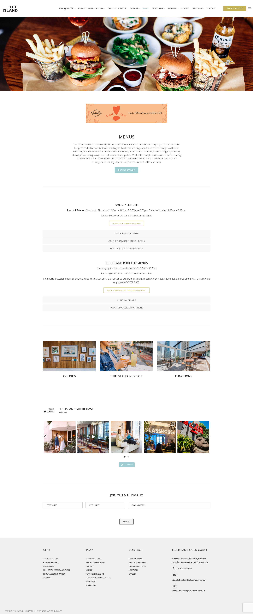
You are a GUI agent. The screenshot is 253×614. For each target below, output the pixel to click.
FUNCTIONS (183, 376)
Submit (126, 521)
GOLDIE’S (69, 376)
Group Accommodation (54, 574)
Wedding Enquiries (137, 566)
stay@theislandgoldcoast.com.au (189, 580)
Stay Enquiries (135, 558)
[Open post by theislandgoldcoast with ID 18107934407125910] (126, 437)
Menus (146, 8)
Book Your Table (94, 558)
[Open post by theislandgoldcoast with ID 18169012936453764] (160, 437)
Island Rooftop (120, 151)
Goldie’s (134, 8)
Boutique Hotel (66, 8)
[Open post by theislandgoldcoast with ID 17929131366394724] (60, 437)
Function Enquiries (138, 562)
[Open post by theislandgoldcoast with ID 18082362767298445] (193, 437)
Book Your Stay (50, 558)
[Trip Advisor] (172, 596)
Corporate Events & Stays (90, 8)
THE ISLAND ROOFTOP (126, 376)
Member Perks (49, 566)
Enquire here (203, 278)
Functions (158, 8)
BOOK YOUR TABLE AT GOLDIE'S (126, 223)
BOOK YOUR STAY (235, 8)
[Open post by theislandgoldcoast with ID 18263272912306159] (93, 437)
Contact (211, 8)
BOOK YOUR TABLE (126, 170)
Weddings (172, 8)
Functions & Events (95, 574)
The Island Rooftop (116, 8)
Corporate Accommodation (56, 570)
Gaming (184, 8)
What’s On (197, 8)
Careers (132, 574)
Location (133, 570)
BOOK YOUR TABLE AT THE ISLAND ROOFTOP (126, 290)
